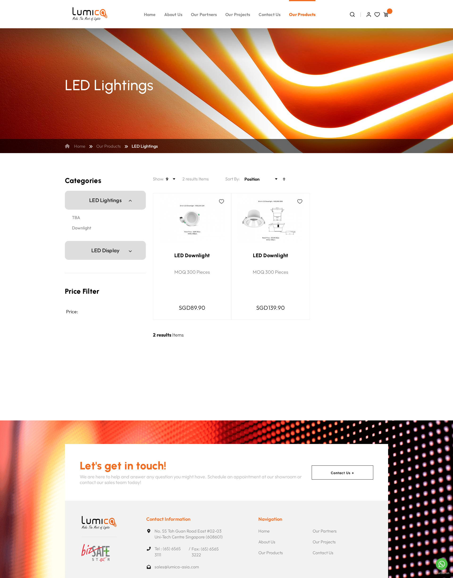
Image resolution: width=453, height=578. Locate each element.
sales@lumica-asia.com (177, 566)
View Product (185, 248)
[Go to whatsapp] (442, 564)
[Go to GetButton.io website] (441, 573)
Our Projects (324, 541)
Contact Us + (342, 472)
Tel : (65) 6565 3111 (168, 551)
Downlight (81, 227)
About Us (266, 541)
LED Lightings (105, 200)
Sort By (232, 178)
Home (79, 146)
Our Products (108, 146)
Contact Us (323, 552)
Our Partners (325, 531)
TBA (76, 217)
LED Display (105, 250)
